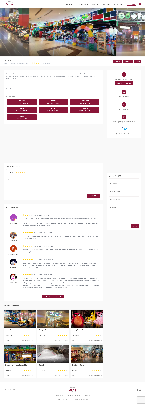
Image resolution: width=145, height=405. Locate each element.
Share (138, 61)
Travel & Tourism (83, 4)
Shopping (95, 4)
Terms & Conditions (74, 395)
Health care (106, 4)
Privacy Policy (59, 395)
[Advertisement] (71, 143)
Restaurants (70, 4)
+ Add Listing (131, 4)
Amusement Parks (28, 340)
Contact (87, 395)
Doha (8, 340)
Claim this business (125, 134)
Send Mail (128, 61)
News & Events (118, 4)
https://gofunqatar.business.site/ (124, 121)
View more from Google (53, 296)
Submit (93, 196)
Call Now (117, 61)
